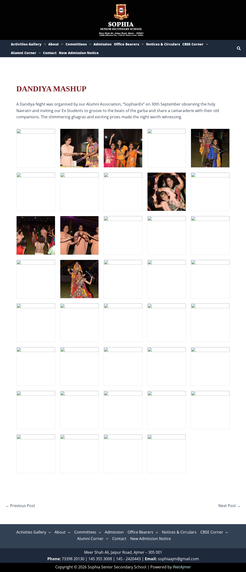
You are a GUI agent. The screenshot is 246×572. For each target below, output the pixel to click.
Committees (76, 44)
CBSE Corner (192, 44)
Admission (102, 44)
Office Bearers (126, 44)
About (53, 44)
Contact (49, 52)
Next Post (229, 506)
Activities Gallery (26, 44)
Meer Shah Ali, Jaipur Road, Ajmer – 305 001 (123, 552)
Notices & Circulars (163, 44)
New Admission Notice (79, 52)
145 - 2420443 (128, 558)
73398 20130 (73, 558)
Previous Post (20, 506)
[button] (44, 44)
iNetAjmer (182, 567)
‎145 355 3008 (100, 558)
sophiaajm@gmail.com (178, 558)
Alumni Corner (23, 52)
